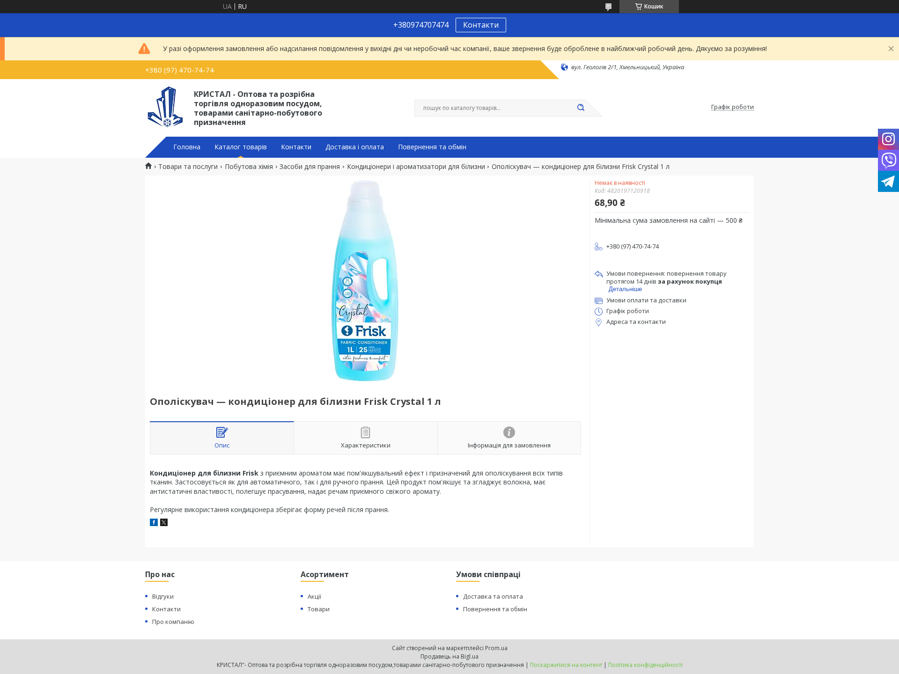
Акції (314, 596)
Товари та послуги (188, 166)
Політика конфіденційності (645, 665)
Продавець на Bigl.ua (449, 656)
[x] (164, 523)
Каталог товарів (240, 147)
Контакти (481, 25)
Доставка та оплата (493, 596)
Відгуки (163, 596)
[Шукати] (580, 108)
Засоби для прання (310, 166)
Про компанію (173, 621)
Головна (186, 147)
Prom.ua (496, 648)
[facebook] (154, 523)
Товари (319, 609)
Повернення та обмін (432, 147)
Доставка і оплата (354, 147)
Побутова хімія (249, 166)
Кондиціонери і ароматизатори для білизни (416, 166)
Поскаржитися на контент (566, 665)
